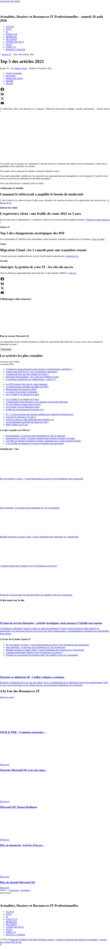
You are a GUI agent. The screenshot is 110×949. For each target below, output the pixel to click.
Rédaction (14, 939)
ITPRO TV (11, 47)
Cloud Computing (14, 73)
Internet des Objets (14, 78)
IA (7, 31)
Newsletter (33, 939)
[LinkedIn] (55, 94)
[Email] (55, 103)
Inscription (25, 890)
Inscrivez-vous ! (7, 697)
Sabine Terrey (21, 68)
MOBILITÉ (11, 37)
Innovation (10, 76)
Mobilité (9, 81)
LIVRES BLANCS (15, 42)
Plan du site (16, 942)
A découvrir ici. (71, 256)
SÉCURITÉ (11, 39)
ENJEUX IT (11, 34)
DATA (9, 29)
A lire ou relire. (98, 239)
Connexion (14, 890)
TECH (9, 44)
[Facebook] (55, 89)
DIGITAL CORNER (15, 49)
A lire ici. (72, 273)
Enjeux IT (6, 54)
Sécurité (9, 83)
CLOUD (10, 26)
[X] (55, 98)
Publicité (24, 939)
